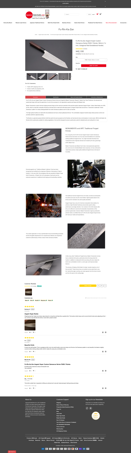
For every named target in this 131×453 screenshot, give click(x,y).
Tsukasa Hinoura (65, 442)
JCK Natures (74, 438)
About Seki (59, 413)
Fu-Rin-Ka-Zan (66, 29)
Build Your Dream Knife (53, 22)
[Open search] (98, 285)
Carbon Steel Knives (79, 22)
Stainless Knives (66, 22)
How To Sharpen (60, 420)
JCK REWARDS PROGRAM (63, 424)
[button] (79, 48)
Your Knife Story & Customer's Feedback (66, 422)
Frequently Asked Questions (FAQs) (65, 407)
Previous (28, 56)
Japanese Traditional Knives (37, 22)
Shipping (58, 402)
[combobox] (71, 14)
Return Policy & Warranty (62, 405)
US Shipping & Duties (61, 431)
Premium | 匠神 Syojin (32, 438)
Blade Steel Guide (60, 418)
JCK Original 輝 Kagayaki (44, 438)
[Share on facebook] (103, 333)
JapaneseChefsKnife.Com (69, 445)
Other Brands (73, 442)
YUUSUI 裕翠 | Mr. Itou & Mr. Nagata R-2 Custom (67, 440)
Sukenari (100, 440)
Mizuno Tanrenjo (51, 440)
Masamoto (37, 440)
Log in (93, 14)
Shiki (81, 440)
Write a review (87, 285)
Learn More (65, 3)
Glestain (102, 438)
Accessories (123, 22)
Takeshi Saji (57, 442)
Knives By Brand (8, 22)
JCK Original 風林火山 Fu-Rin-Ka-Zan (61, 438)
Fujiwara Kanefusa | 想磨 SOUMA (91, 438)
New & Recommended (111, 22)
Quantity (78, 63)
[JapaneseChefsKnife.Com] (37, 14)
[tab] (35, 97)
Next (70, 56)
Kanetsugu (31, 440)
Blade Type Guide (60, 415)
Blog (57, 411)
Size (77, 57)
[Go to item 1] (28, 292)
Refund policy (59, 429)
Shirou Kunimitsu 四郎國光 (90, 440)
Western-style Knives (21, 22)
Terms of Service (60, 426)
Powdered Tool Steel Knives (95, 22)
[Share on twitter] (105, 332)
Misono (43, 440)
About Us (58, 409)
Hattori (80, 438)
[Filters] (101, 285)
